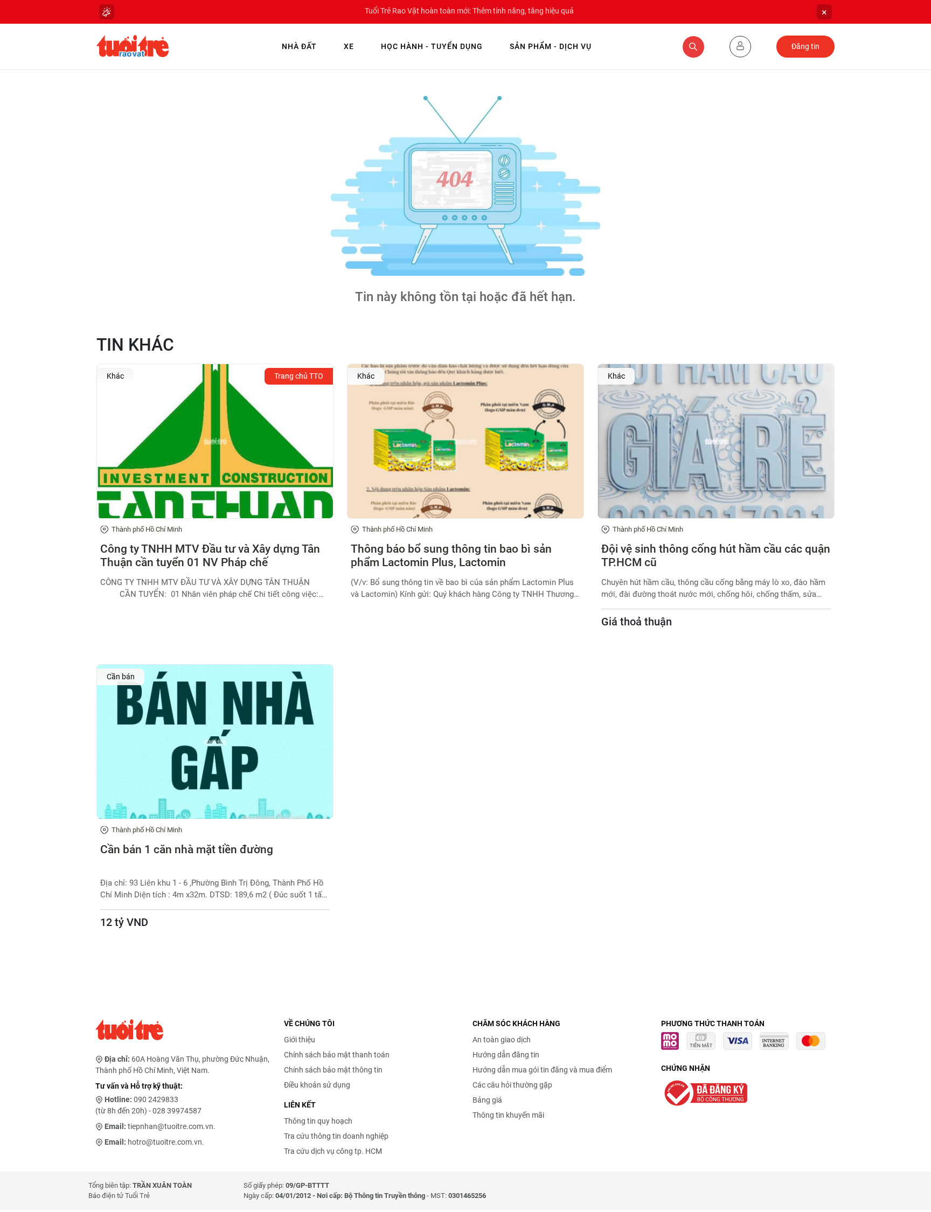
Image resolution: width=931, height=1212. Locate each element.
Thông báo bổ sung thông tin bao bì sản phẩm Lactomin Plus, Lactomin (451, 555)
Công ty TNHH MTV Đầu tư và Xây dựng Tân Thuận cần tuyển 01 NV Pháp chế (210, 555)
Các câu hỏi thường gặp (512, 1085)
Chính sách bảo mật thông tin (333, 1069)
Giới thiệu (299, 1039)
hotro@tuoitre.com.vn (165, 1142)
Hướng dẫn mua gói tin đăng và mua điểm (542, 1069)
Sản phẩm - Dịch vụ (551, 46)
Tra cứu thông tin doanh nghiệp (336, 1136)
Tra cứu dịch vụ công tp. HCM (333, 1151)
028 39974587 (177, 1110)
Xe (349, 46)
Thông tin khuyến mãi (508, 1115)
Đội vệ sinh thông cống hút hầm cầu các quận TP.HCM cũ (715, 555)
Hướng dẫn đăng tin (506, 1054)
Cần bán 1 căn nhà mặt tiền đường (186, 849)
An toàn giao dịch (502, 1039)
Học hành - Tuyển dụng (432, 46)
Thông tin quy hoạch (318, 1121)
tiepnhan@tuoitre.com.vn (170, 1126)
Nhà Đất (299, 46)
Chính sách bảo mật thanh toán (337, 1054)
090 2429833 (156, 1099)
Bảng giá (487, 1100)
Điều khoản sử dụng (317, 1085)
